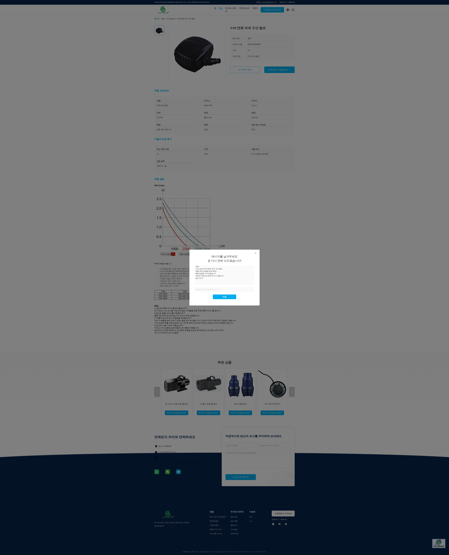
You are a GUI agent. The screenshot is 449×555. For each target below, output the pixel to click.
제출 (224, 297)
